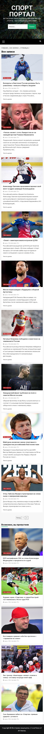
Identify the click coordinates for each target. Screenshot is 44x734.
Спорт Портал (22, 11)
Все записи (7, 78)
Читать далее (7, 99)
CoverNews (35, 728)
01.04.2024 (13, 88)
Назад (18, 518)
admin (6, 88)
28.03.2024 (13, 137)
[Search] (40, 41)
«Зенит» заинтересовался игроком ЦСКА (20, 240)
